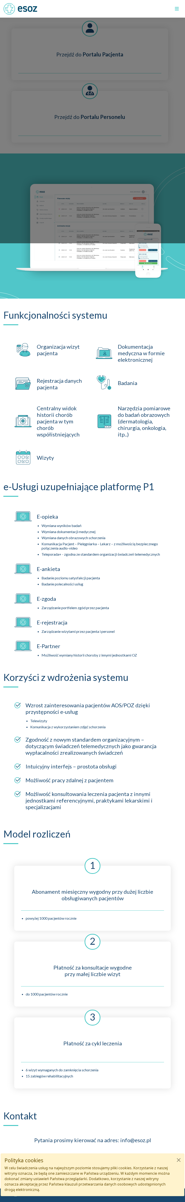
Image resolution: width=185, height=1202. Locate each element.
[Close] (178, 1160)
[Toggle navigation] (177, 8)
